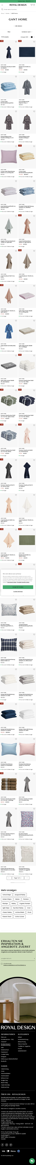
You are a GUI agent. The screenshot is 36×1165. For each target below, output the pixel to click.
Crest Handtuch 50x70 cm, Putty (8, 276)
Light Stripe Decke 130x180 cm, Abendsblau (7, 381)
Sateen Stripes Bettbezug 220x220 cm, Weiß (26, 730)
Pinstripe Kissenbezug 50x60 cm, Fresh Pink (24, 764)
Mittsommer (4, 1078)
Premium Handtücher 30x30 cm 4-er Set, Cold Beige (8, 799)
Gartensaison (5, 1075)
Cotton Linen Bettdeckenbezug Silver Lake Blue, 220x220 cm (7, 102)
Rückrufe (3, 1061)
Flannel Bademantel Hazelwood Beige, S (24, 137)
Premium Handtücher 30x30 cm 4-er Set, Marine (26, 416)
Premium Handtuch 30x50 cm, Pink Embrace (26, 451)
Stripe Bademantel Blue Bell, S (8, 346)
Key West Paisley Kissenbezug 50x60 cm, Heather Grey (7, 625)
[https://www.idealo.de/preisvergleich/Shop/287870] (18, 1151)
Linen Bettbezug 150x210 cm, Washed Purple (8, 207)
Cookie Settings (18, 591)
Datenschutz (5, 1049)
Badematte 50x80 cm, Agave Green (25, 555)
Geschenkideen (5, 1073)
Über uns (3, 1037)
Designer (3, 1056)
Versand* (4, 1041)
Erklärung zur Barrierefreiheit (9, 1059)
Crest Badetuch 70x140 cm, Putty (26, 276)
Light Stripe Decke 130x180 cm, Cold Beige (25, 346)
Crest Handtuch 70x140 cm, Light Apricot (8, 555)
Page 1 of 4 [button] (17, 878)
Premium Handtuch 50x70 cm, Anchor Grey (7, 486)
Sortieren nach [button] (26, 32)
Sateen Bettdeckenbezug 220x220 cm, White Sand (26, 660)
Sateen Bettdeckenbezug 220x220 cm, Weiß (7, 695)
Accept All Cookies (18, 587)
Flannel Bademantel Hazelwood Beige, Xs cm (7, 137)
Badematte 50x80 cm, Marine (25, 67)
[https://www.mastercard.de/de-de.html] (7, 1151)
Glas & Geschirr (22, 1044)
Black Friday (4, 1082)
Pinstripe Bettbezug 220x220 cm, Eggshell (24, 869)
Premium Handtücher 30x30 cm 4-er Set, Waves (8, 451)
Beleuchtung (22, 1041)
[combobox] (27, 32)
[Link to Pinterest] (10, 1144)
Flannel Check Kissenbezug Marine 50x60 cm (8, 660)
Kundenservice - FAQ (7, 1039)
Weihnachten (5, 1087)
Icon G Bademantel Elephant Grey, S (24, 102)
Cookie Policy (5, 1054)
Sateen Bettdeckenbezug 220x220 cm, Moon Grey (26, 695)
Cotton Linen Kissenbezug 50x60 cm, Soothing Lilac (8, 172)
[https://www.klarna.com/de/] (13, 1151)
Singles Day (4, 1080)
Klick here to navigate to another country (13, 1108)
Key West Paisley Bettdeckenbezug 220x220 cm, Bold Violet (26, 834)
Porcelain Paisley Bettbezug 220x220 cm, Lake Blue (26, 207)
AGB (2, 1047)
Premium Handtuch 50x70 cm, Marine (26, 486)
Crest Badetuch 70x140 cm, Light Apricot (8, 311)
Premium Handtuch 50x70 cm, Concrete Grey (7, 834)
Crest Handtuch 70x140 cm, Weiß (26, 520)
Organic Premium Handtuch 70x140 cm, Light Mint (8, 241)
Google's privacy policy (23, 582)
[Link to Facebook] (2, 1144)
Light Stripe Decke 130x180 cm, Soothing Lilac (25, 311)
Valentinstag (5, 1069)
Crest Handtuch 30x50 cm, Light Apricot (8, 520)
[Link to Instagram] (6, 1144)
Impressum (4, 1052)
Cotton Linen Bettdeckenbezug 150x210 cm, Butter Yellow (26, 172)
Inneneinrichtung (23, 1039)
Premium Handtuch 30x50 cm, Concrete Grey (26, 799)
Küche (20, 1048)
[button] (32, 5)
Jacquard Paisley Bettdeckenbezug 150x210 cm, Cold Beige (26, 625)
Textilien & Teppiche (24, 1046)
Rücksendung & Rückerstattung (5, 1044)
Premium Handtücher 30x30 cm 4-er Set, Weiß (26, 381)
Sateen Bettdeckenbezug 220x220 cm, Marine (7, 730)
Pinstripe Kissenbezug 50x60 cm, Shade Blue (6, 764)
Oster (2, 1071)
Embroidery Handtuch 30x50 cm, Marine (8, 67)
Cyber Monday (5, 1085)
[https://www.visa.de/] (3, 1151)
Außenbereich (22, 1050)
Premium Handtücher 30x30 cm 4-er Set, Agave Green (8, 416)
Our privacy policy (12, 582)
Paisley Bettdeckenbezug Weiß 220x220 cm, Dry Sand (8, 869)
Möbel (20, 1037)
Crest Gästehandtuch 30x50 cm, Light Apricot (25, 241)
